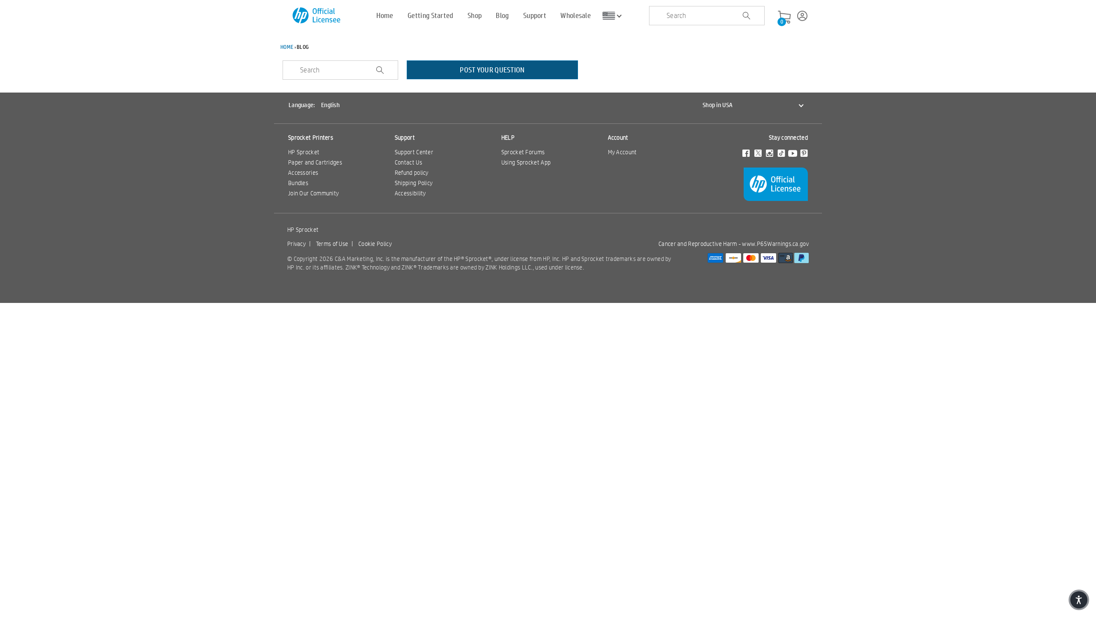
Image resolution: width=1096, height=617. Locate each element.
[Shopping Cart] (784, 17)
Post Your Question (492, 70)
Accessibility (410, 193)
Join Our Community (313, 193)
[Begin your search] (746, 16)
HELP (508, 137)
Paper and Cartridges (315, 162)
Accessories (303, 173)
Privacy (296, 244)
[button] (1079, 600)
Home (286, 47)
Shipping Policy (414, 183)
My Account (622, 152)
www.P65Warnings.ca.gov (775, 244)
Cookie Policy (375, 244)
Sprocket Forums (523, 152)
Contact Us (408, 162)
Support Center (414, 152)
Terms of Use (332, 244)
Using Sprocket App (526, 162)
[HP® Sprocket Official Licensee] (317, 15)
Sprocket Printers (310, 137)
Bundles (298, 183)
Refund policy (412, 173)
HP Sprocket (303, 152)
